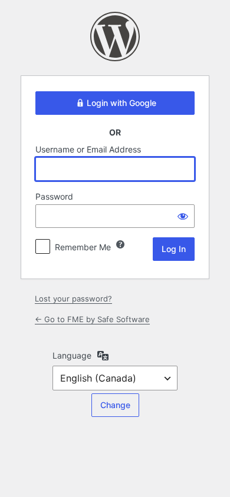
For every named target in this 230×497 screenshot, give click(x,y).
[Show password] (183, 216)
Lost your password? (73, 298)
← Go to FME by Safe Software (92, 319)
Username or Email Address (88, 149)
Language (71, 355)
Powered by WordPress (115, 36)
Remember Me (83, 247)
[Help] (120, 244)
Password (54, 196)
